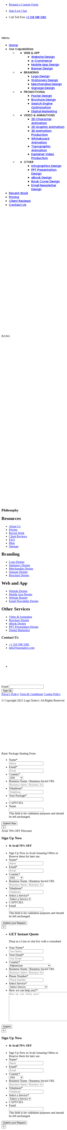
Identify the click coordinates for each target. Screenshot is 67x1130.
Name (13, 759)
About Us (14, 526)
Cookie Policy (52, 694)
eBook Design (17, 623)
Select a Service (19, 895)
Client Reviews (18, 536)
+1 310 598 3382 (36, 17)
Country (14, 774)
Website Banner (18, 597)
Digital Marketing (19, 630)
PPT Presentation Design (23, 626)
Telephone (16, 788)
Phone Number (18, 976)
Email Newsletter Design (23, 601)
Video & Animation (20, 616)
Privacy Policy (10, 694)
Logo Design (16, 562)
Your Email (16, 954)
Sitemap (13, 546)
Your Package (18, 795)
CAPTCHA (16, 802)
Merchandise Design (21, 568)
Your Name (16, 947)
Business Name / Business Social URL (32, 781)
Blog (12, 543)
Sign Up (7, 690)
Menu (5, 38)
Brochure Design (19, 575)
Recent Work (16, 533)
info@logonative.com (21, 647)
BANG (5, 336)
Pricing (13, 529)
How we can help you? (23, 990)
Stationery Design (19, 565)
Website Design (18, 591)
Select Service (18, 983)
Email (4, 686)
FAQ (12, 539)
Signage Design (18, 572)
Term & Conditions (31, 694)
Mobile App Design (20, 594)
